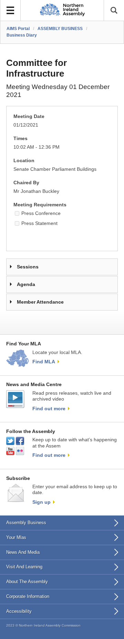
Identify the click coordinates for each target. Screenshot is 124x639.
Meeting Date (28, 116)
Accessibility (19, 611)
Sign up (41, 502)
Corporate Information (27, 596)
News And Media (23, 552)
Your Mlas (16, 537)
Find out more (48, 408)
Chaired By (26, 182)
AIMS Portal (18, 28)
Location (23, 160)
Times (20, 138)
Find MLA (43, 361)
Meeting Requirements (39, 204)
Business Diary (22, 35)
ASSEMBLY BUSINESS (60, 28)
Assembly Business (26, 522)
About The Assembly (27, 581)
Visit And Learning (24, 566)
